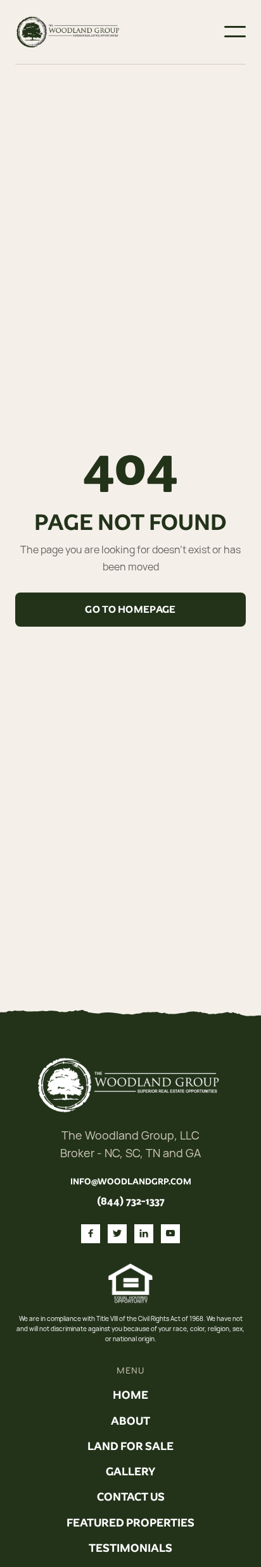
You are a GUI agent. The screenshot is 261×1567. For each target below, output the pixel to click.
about (130, 1421)
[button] (235, 31)
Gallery (130, 1471)
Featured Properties (130, 1523)
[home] (69, 32)
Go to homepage (130, 609)
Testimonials (130, 1548)
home (130, 1395)
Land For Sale (130, 1446)
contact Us (131, 1497)
